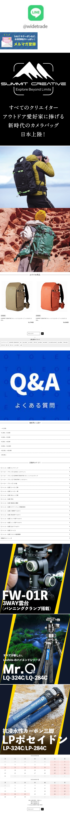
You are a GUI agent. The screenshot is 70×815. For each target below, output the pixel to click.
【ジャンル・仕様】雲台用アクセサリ (10, 514)
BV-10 (7, 345)
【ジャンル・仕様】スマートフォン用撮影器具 (12, 507)
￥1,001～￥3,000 (5, 432)
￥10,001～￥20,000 (6, 450)
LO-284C (17, 345)
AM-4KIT (45, 342)
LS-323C (30, 342)
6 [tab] (41, 327)
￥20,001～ (4, 455)
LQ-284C (60, 342)
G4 (20, 342)
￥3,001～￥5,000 (5, 437)
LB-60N (40, 342)
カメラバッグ (4, 342)
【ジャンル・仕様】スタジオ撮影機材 (10, 534)
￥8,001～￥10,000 (6, 446)
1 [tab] (28, 327)
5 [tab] (39, 327)
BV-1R (3, 345)
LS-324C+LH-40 (53, 342)
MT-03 (35, 342)
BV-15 (11, 345)
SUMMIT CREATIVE (14, 342)
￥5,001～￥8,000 (5, 441)
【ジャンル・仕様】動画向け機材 (9, 503)
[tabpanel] (17, 302)
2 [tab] (31, 327)
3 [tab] (34, 327)
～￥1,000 (3, 428)
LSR (21, 345)
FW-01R (65, 342)
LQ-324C (25, 342)
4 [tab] (36, 327)
